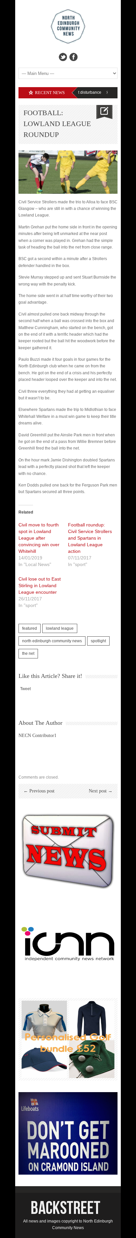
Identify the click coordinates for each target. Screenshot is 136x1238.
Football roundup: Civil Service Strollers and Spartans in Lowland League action (90, 538)
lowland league (60, 628)
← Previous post (38, 790)
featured (29, 628)
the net (28, 653)
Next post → (101, 790)
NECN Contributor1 (37, 735)
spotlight (98, 641)
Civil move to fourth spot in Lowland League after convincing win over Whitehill (38, 538)
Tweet (25, 688)
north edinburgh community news (52, 641)
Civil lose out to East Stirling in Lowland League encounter (39, 585)
